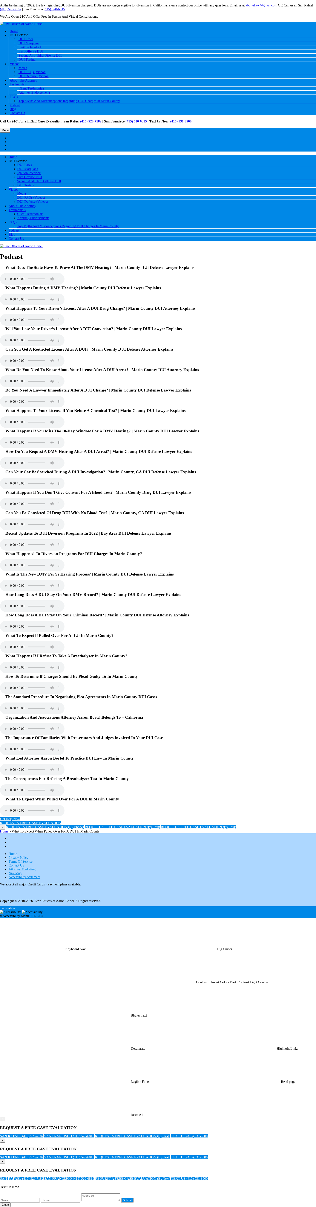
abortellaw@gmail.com (261, 5)
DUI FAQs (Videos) (31, 197)
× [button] (1, 916)
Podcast (14, 230)
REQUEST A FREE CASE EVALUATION (30, 823)
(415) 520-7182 (10, 9)
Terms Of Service (20, 861)
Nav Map (15, 873)
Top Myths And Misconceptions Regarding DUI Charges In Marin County (69, 101)
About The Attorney (22, 206)
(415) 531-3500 (181, 121)
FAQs (14, 97)
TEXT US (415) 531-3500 (189, 1136)
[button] (75, 949)
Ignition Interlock (29, 173)
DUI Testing (26, 59)
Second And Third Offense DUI (40, 55)
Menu (5, 130)
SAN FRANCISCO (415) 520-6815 (69, 1136)
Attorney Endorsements (34, 92)
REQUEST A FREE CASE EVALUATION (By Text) (122, 827)
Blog (12, 234)
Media (21, 193)
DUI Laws (24, 165)
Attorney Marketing (22, 869)
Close (5, 1204)
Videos (14, 64)
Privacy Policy (18, 857)
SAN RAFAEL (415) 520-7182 (21, 1136)
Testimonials (17, 210)
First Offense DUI (29, 177)
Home (13, 157)
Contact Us (17, 113)
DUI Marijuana (27, 169)
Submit (127, 1200)
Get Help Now (10, 819)
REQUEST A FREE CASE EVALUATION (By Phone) (45, 827)
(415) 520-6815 (54, 9)
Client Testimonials (30, 214)
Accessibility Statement (24, 877)
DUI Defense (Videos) (33, 76)
